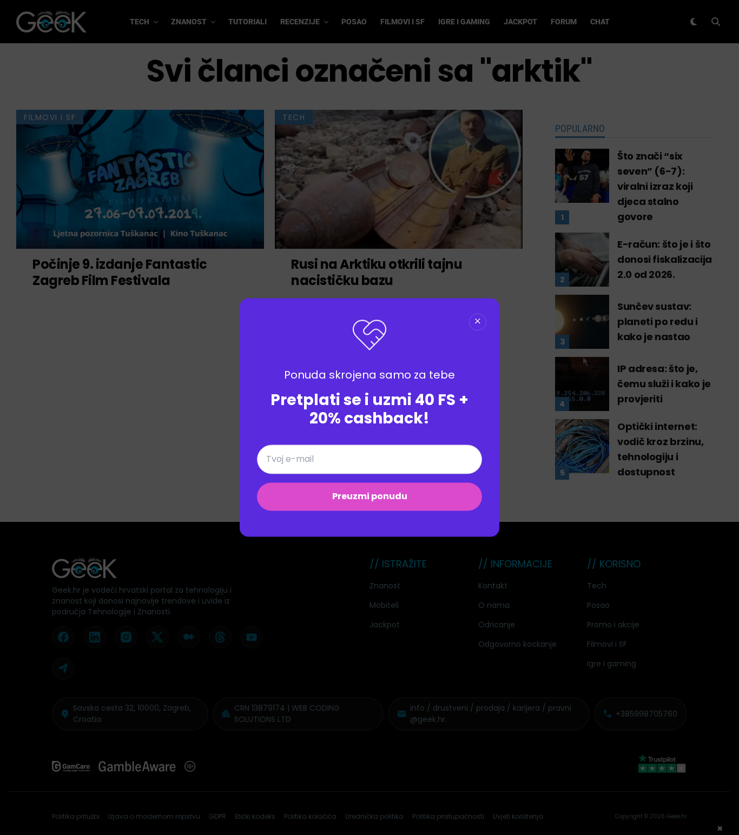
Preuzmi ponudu (369, 497)
